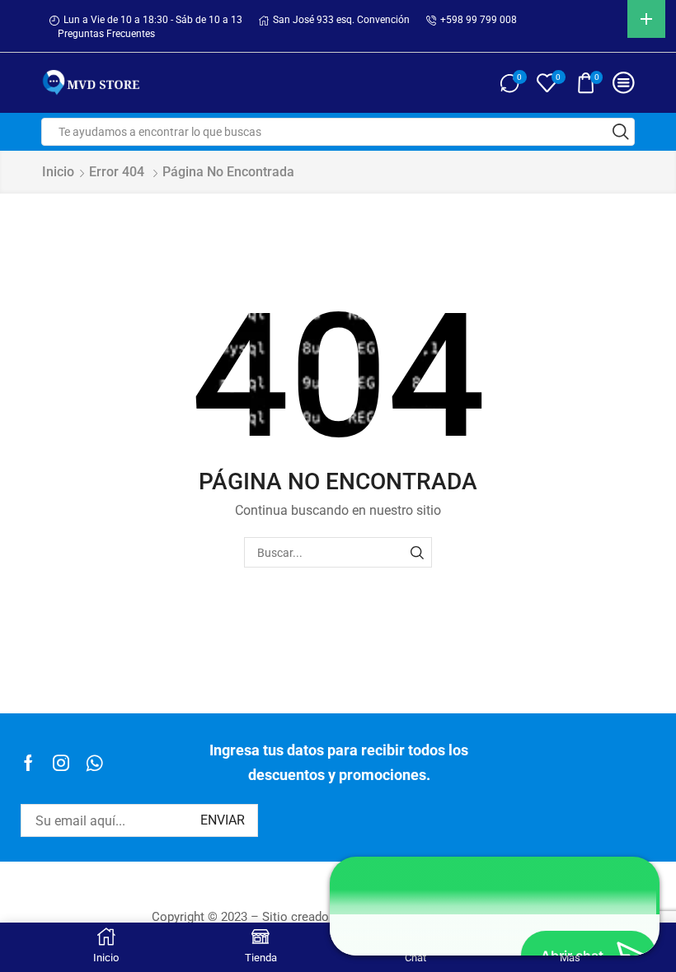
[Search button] (621, 132)
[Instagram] (61, 763)
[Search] (416, 552)
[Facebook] (28, 763)
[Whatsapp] (94, 763)
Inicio (58, 172)
